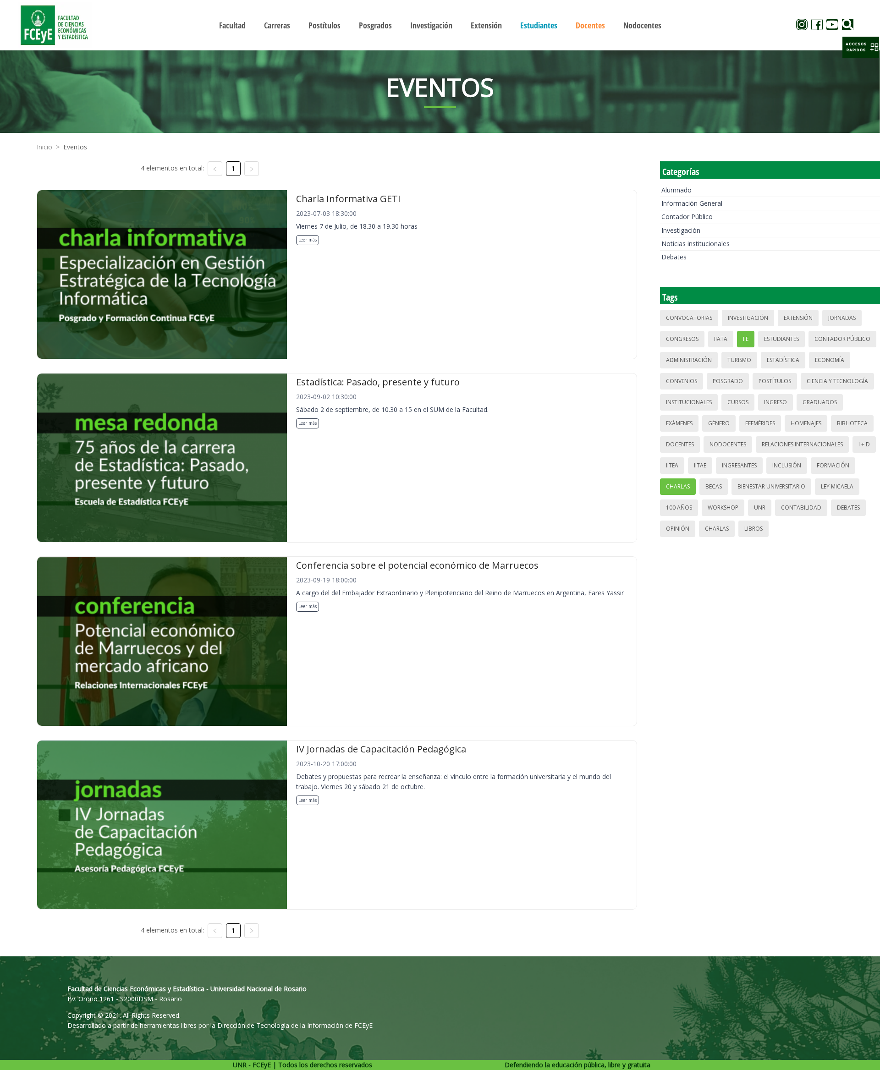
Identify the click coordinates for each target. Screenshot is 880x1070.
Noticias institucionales (695, 243)
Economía (829, 360)
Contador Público (687, 216)
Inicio (44, 147)
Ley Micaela (837, 486)
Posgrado (728, 381)
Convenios (681, 381)
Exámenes (679, 423)
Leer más (307, 239)
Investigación (680, 230)
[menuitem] (232, 25)
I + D (864, 444)
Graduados (820, 402)
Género (719, 423)
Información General (691, 203)
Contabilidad (801, 507)
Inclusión (786, 465)
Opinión (677, 528)
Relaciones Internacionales (802, 444)
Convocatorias (689, 318)
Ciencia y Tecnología (837, 381)
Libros (753, 528)
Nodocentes (728, 444)
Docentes (680, 444)
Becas (713, 486)
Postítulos (775, 381)
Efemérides (760, 423)
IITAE (700, 465)
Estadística (783, 360)
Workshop (723, 507)
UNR (759, 507)
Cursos (737, 402)
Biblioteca (852, 423)
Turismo (739, 360)
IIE (745, 339)
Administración (689, 360)
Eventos (75, 147)
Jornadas (842, 318)
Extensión (798, 318)
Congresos (682, 339)
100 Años (679, 507)
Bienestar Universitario (771, 486)
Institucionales (689, 402)
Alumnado (676, 190)
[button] (860, 47)
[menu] (440, 25)
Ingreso (775, 402)
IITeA (672, 465)
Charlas (678, 486)
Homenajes (806, 423)
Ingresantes (739, 465)
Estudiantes (781, 339)
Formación (833, 465)
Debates (674, 256)
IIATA (720, 339)
